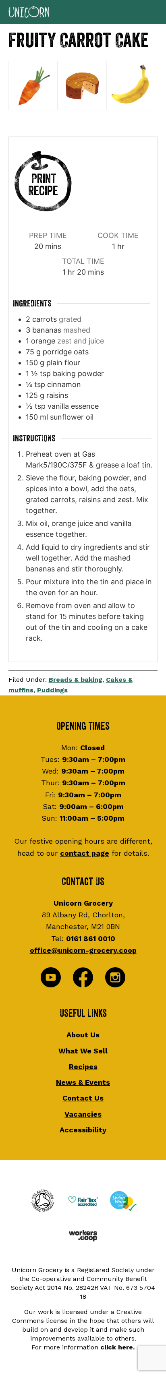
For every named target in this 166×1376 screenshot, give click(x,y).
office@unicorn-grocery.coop (83, 950)
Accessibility (83, 1130)
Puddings (52, 690)
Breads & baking (75, 679)
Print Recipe (43, 185)
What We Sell (83, 1051)
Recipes (83, 1066)
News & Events (83, 1082)
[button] (83, 12)
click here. (117, 1347)
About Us (83, 1034)
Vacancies (83, 1114)
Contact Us (83, 1098)
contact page (84, 853)
